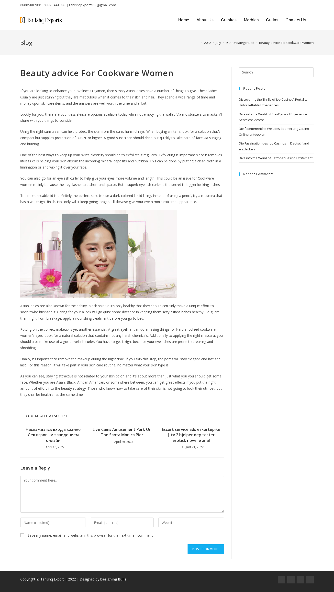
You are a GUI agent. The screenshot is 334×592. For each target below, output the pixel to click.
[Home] (198, 42)
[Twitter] (300, 580)
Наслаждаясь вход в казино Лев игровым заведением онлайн (53, 435)
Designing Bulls (113, 579)
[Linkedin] (310, 580)
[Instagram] (291, 580)
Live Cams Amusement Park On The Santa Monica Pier (122, 432)
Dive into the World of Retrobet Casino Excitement (275, 158)
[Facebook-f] (281, 580)
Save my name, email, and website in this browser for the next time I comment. (91, 535)
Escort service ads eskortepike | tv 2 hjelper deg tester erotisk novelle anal (191, 435)
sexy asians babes (176, 312)
